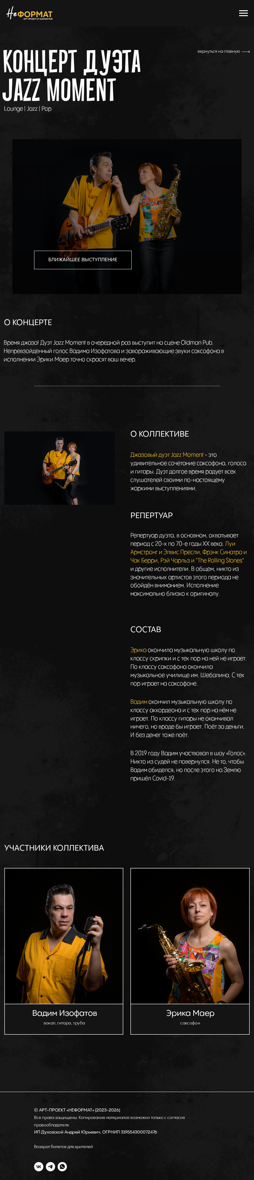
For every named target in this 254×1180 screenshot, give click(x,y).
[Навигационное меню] (243, 13)
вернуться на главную (219, 51)
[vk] (38, 1166)
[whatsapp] (62, 1166)
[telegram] (50, 1166)
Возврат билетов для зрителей (63, 1147)
